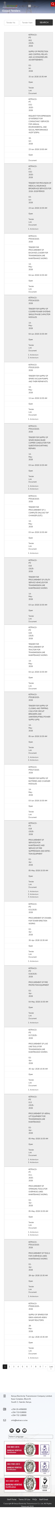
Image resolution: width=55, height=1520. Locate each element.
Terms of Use (24, 1499)
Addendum (34, 229)
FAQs (34, 1499)
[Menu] (29, 6)
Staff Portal (11, 1499)
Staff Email (43, 1499)
